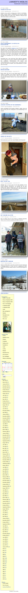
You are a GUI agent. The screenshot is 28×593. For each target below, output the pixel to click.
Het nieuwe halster (7, 215)
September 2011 (6, 403)
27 (2, 370)
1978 (4, 575)
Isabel (4, 309)
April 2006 (5, 473)
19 (11, 367)
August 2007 (5, 442)
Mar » (7, 371)
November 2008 (6, 418)
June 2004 (5, 512)
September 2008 (6, 421)
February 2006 (5, 476)
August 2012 (5, 393)
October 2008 (5, 420)
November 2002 (6, 533)
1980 (4, 573)
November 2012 (6, 387)
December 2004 (6, 503)
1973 (4, 577)
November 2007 (6, 437)
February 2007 (5, 454)
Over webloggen (6, 356)
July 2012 (4, 395)
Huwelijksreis (5, 345)
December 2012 (6, 386)
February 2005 (5, 499)
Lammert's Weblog (18, 2)
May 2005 (5, 493)
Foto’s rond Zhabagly (7, 303)
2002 (4, 567)
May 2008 (5, 427)
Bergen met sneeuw (7, 261)
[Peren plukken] (7, 332)
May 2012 (5, 399)
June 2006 (5, 469)
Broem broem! (5, 69)
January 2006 (5, 478)
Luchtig (4, 348)
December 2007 (6, 435)
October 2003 (5, 522)
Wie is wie (6, 216)
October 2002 (5, 535)
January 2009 (5, 414)
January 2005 (5, 501)
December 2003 (6, 520)
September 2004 (6, 507)
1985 (4, 569)
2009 (4, 554)
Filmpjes (4, 339)
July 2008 (4, 423)
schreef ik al (13, 48)
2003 (4, 565)
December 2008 (6, 416)
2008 (4, 556)
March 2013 (5, 382)
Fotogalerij (5, 341)
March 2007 (5, 452)
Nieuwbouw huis (6, 352)
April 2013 (5, 380)
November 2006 (6, 459)
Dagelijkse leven (8, 11)
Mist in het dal (5, 181)
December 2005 (6, 480)
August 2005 (5, 488)
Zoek (3, 374)
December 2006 (6, 457)
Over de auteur (5, 585)
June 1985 (5, 537)
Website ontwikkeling (7, 358)
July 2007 (4, 444)
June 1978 (5, 543)
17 (8, 367)
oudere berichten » (5, 293)
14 (4, 367)
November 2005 (6, 482)
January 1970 (5, 546)
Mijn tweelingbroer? (6, 311)
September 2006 (6, 463)
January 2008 (5, 433)
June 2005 (5, 491)
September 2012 (6, 391)
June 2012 (5, 397)
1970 (4, 579)
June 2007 (5, 446)
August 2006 (5, 465)
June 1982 (5, 539)
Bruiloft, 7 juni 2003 (6, 297)
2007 (4, 558)
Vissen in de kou (6, 9)
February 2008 (5, 431)
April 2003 (5, 531)
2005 (4, 561)
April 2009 (5, 412)
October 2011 (5, 401)
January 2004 (5, 518)
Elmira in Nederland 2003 (8, 301)
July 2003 (4, 526)
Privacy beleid (5, 583)
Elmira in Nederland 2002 (8, 299)
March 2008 (5, 429)
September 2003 (6, 524)
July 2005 (4, 490)
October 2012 (5, 389)
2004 (4, 563)
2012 (4, 550)
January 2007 (5, 456)
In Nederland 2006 (6, 307)
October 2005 (5, 484)
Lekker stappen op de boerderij (11, 104)
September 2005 (6, 486)
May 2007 (5, 448)
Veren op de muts (6, 136)
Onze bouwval (5, 354)
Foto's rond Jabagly (8, 182)
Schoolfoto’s (5, 316)
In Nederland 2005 (6, 305)
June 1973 (5, 544)
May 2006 (5, 471)
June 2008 (5, 425)
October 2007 (5, 438)
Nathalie (4, 313)
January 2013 (5, 384)
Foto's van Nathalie (8, 71)
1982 (4, 571)
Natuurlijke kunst (6, 315)
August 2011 (5, 404)
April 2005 (5, 495)
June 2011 (5, 408)
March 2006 (5, 474)
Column (4, 335)
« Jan (3, 371)
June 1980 (5, 541)
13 (2, 367)
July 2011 (4, 406)
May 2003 (5, 529)
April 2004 (5, 516)
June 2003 (5, 527)
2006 (4, 560)
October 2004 (5, 505)
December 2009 (6, 410)
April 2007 (5, 450)
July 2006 (4, 467)
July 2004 (4, 510)
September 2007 (6, 440)
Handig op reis (5, 343)
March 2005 (5, 497)
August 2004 (5, 509)
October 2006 (5, 461)
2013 (4, 548)
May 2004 (5, 514)
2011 (3, 552)
